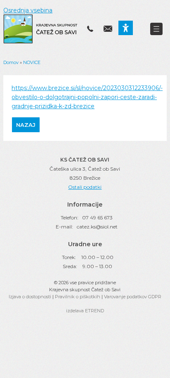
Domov (11, 62)
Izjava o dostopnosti (30, 297)
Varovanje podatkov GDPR (132, 297)
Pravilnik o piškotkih (77, 297)
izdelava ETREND (85, 311)
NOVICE (31, 62)
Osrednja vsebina (27, 10)
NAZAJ (25, 124)
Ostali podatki (85, 187)
